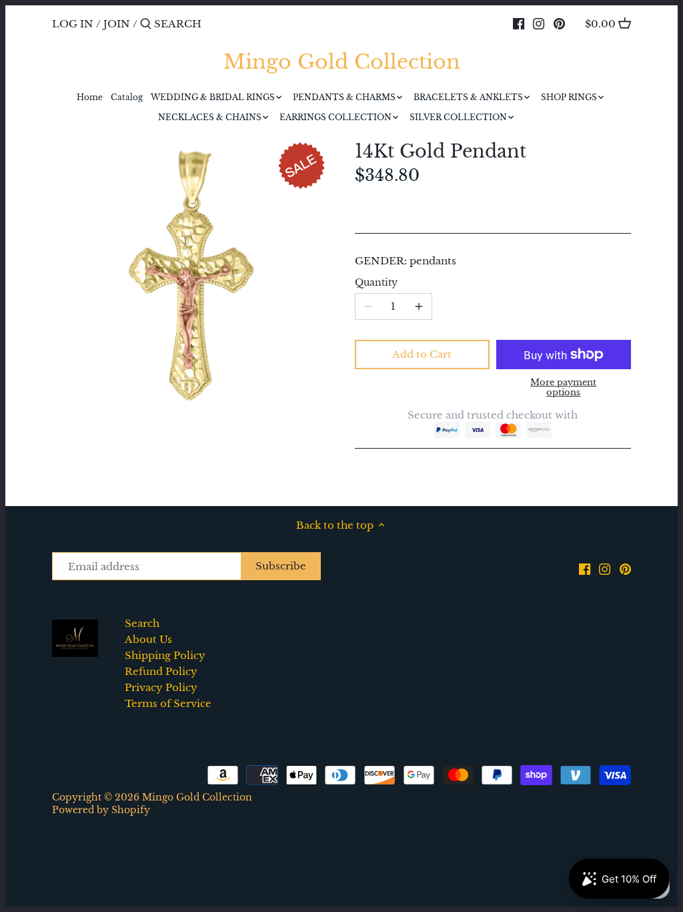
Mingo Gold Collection (341, 62)
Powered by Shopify (101, 810)
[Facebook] (518, 23)
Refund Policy (161, 671)
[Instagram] (538, 23)
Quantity (376, 283)
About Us (148, 639)
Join (116, 23)
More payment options (563, 387)
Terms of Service (168, 703)
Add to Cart (422, 354)
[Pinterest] (559, 23)
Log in (72, 23)
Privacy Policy (161, 687)
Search (142, 623)
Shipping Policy (165, 655)
